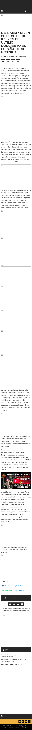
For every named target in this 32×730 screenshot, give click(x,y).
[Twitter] (14, 604)
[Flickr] (22, 604)
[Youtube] (18, 604)
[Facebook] (10, 604)
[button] (26, 11)
